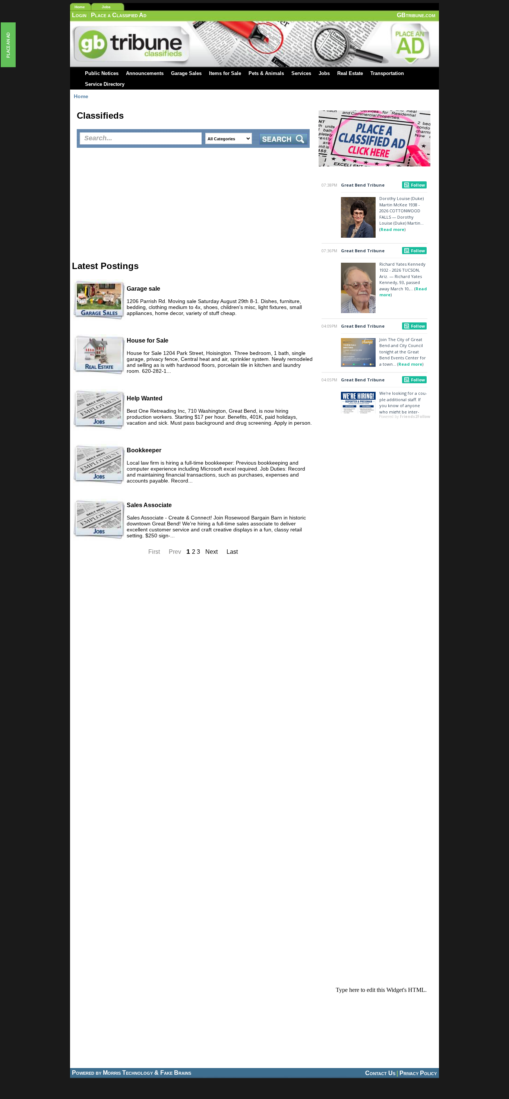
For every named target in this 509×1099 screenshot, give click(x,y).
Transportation (387, 73)
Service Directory (104, 84)
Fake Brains (175, 1073)
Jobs (106, 7)
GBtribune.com (416, 15)
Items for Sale (225, 73)
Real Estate (350, 73)
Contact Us (380, 1073)
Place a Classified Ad (118, 15)
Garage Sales (186, 73)
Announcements (145, 73)
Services (301, 73)
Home (80, 7)
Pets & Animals (266, 73)
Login (79, 15)
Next (212, 552)
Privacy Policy (418, 1073)
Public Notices (101, 73)
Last (232, 552)
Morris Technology (128, 1073)
